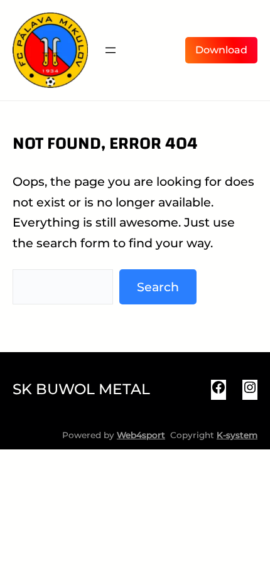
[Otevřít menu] (110, 50)
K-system (237, 435)
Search (158, 286)
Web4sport (141, 435)
